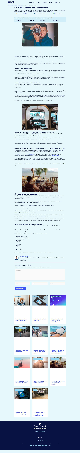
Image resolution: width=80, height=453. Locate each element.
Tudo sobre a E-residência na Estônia (40, 319)
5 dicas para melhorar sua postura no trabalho (40, 382)
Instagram (35, 440)
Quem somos (42, 431)
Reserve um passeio (58, 13)
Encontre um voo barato (41, 13)
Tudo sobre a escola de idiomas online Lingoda (21, 319)
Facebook (45, 440)
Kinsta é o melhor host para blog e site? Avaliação (57, 320)
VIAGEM (38, 2)
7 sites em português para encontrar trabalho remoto (58, 383)
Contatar (37, 431)
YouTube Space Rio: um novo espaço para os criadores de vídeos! (39, 414)
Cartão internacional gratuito (23, 13)
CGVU (49, 445)
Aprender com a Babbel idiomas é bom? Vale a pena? (39, 351)
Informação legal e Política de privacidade (38, 445)
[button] (20, 20)
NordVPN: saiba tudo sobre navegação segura (21, 413)
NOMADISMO (31, 2)
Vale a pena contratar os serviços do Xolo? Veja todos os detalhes (58, 351)
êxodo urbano (31, 154)
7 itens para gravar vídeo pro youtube (21, 350)
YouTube (40, 440)
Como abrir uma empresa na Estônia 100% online (21, 382)
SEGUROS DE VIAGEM (47, 2)
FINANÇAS (57, 2)
